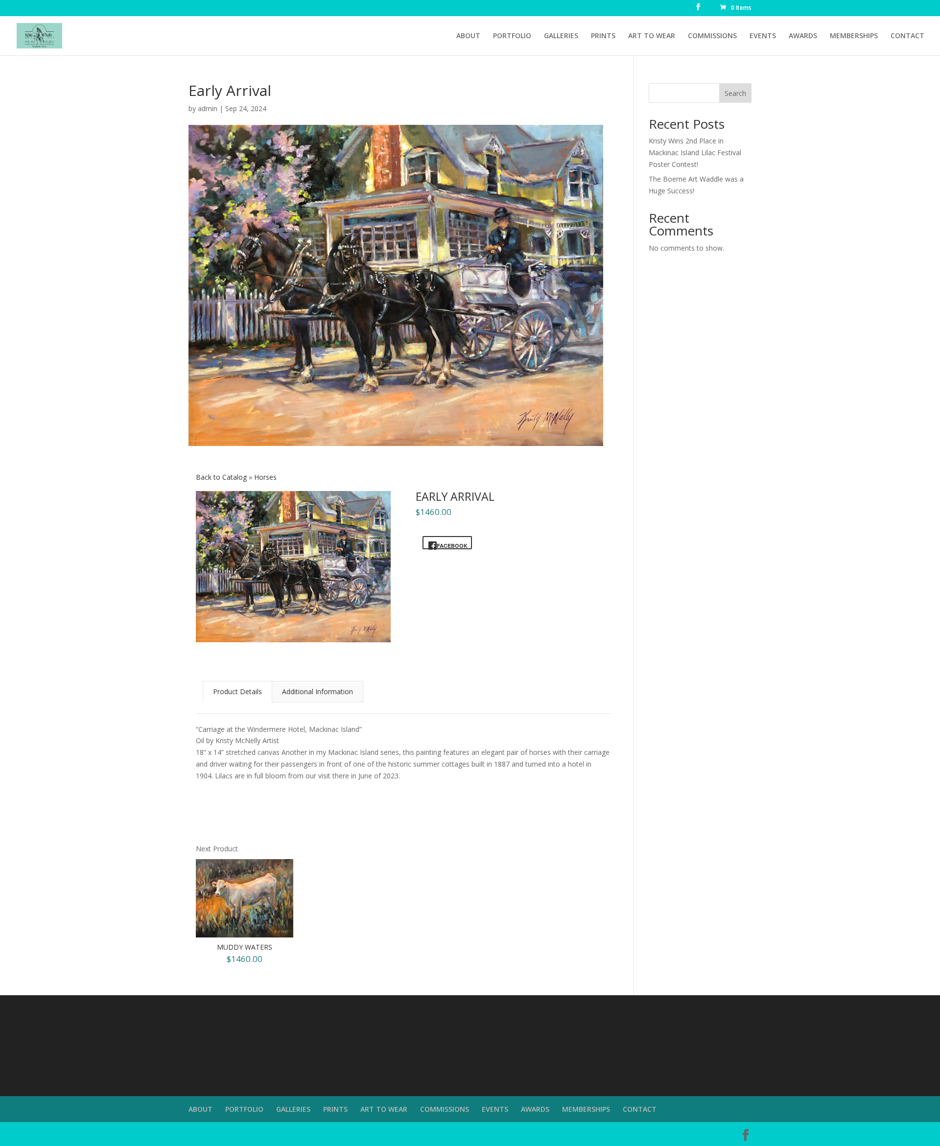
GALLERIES (561, 36)
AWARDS (803, 36)
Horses (265, 477)
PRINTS (603, 36)
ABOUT (468, 36)
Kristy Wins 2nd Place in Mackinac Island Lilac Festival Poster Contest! (695, 152)
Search (735, 93)
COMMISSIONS (712, 36)
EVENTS (763, 36)
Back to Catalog (222, 477)
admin (207, 108)
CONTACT (907, 36)
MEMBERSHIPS (854, 36)
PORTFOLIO (512, 36)
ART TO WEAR (651, 36)
